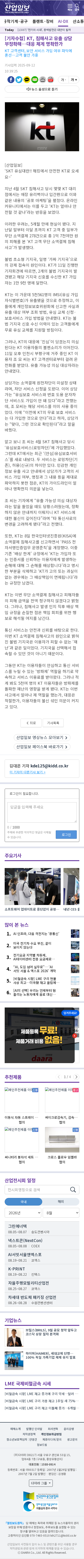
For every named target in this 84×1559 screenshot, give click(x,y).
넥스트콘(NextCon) (25, 1240)
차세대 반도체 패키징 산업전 (32, 1297)
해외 (61, 1201)
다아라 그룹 (39, 1483)
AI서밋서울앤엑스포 (25, 1254)
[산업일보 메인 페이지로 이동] (17, 7)
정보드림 (42, 1445)
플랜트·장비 (42, 21)
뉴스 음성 (38, 89)
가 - (63, 79)
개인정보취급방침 (51, 1434)
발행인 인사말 (34, 1429)
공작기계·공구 (15, 21)
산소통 (78, 21)
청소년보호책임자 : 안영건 (22, 1439)
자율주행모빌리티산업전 (28, 1283)
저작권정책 (29, 1434)
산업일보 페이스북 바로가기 (39, 746)
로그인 (66, 834)
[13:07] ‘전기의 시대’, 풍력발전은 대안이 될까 (44, 30)
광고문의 (72, 1439)
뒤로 (32, 723)
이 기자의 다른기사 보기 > (28, 772)
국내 (24, 1201)
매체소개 (15, 1429)
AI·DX (63, 21)
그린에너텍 (17, 1226)
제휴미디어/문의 (52, 1439)
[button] (42, 79)
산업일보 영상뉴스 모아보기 (39, 737)
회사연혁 (53, 1429)
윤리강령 (69, 1429)
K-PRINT (16, 1269)
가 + (74, 79)
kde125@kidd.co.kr (49, 766)
